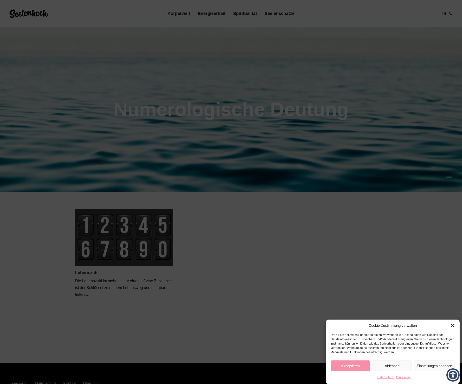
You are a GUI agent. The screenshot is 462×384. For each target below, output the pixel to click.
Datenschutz (385, 377)
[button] (452, 325)
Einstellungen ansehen (434, 366)
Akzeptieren (350, 366)
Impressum (403, 377)
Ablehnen (392, 366)
